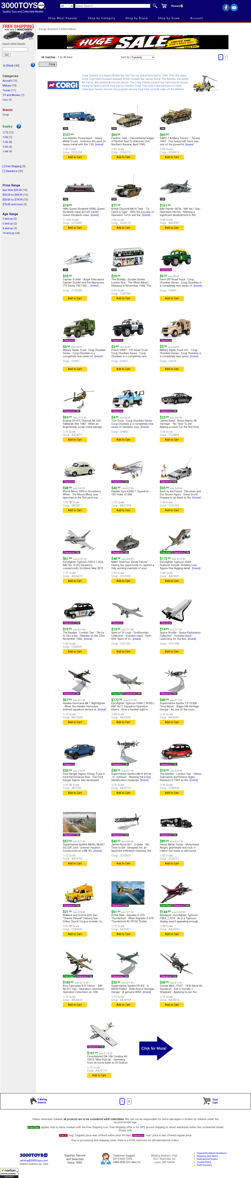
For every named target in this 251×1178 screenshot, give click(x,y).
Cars (5, 100)
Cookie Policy (204, 1162)
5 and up (8, 223)
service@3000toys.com (34, 1160)
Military (7, 85)
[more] (99, 144)
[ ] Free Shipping (12, 166)
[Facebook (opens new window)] (226, 10)
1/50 (5, 137)
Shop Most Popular (63, 18)
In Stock (8, 65)
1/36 (5, 142)
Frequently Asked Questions (212, 1153)
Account (196, 18)
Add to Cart (75, 157)
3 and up (8, 218)
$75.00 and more (13, 204)
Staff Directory (204, 1165)
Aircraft (7, 80)
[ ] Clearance (10, 171)
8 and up (8, 228)
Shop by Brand (137, 18)
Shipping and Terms (207, 1156)
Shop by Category (101, 18)
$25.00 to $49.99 (12, 194)
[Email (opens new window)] (234, 10)
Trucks (6, 90)
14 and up (8, 233)
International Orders (207, 1159)
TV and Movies (11, 95)
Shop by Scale (169, 18)
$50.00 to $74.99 (12, 199)
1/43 (5, 146)
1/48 (5, 151)
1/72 (5, 132)
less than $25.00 (12, 190)
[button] (9, 1173)
